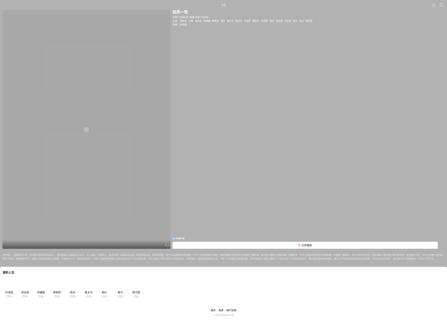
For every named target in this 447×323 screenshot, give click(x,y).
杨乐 (272, 21)
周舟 (223, 21)
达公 (301, 21)
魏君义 (255, 21)
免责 (221, 310)
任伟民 (264, 21)
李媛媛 (206, 21)
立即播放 (306, 245)
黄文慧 (309, 21)
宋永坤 (287, 21)
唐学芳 (238, 21)
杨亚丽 (279, 21)
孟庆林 (198, 21)
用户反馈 (231, 310)
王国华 (247, 21)
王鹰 (191, 21)
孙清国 (183, 24)
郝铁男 (215, 21)
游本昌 (183, 21)
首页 (213, 310)
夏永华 (230, 21)
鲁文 (295, 21)
